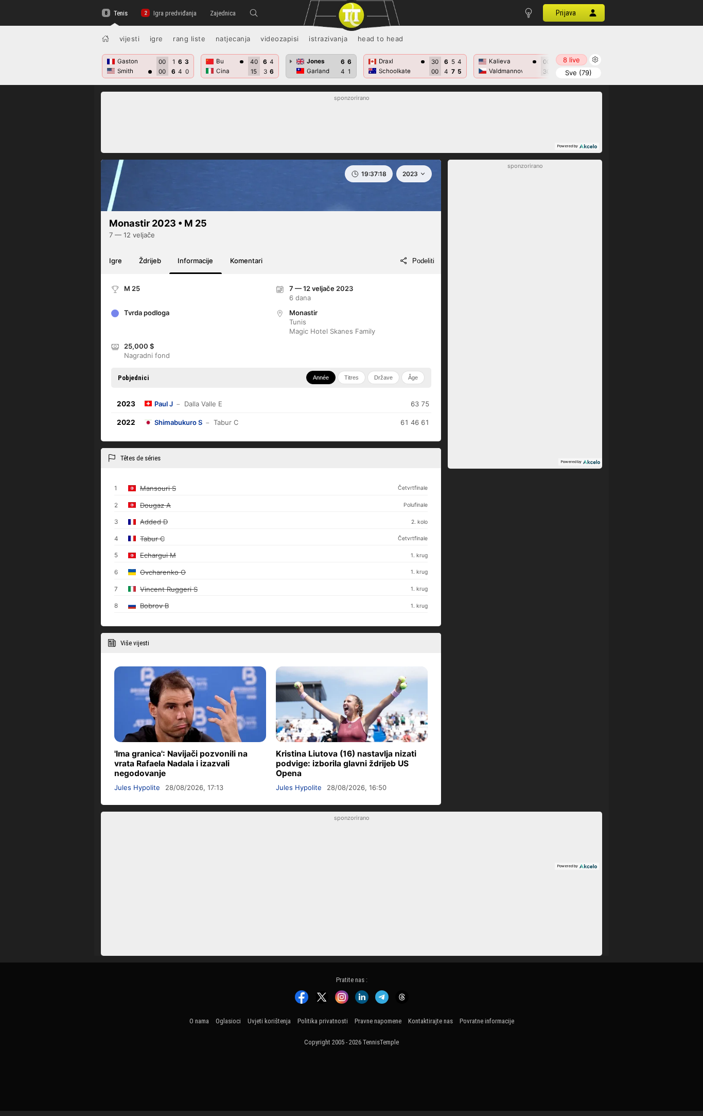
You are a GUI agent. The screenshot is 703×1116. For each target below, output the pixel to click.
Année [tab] (321, 377)
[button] (253, 13)
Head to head (380, 39)
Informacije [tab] (195, 260)
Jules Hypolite (137, 787)
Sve (578, 72)
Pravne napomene (378, 1021)
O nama (199, 1021)
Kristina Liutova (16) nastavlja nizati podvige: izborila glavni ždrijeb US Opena (346, 763)
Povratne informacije (487, 1021)
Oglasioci (228, 1021)
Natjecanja (233, 39)
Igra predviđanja (174, 13)
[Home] (105, 38)
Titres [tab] (351, 377)
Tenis (121, 13)
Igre (156, 39)
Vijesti (129, 39)
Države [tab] (383, 377)
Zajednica (223, 13)
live (571, 60)
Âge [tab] (413, 377)
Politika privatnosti (322, 1021)
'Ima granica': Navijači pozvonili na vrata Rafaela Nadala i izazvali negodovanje (181, 763)
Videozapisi (279, 39)
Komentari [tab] (246, 260)
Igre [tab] (115, 260)
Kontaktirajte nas (430, 1021)
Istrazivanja (328, 39)
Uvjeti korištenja (269, 1021)
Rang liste (189, 39)
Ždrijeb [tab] (150, 260)
